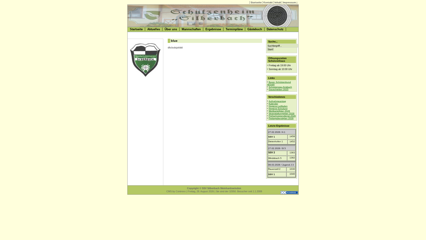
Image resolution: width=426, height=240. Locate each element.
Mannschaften (191, 29)
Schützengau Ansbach (280, 87)
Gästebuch (254, 29)
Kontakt (268, 2)
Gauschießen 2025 (278, 89)
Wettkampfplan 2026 (279, 111)
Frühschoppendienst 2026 (282, 116)
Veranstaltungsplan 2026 (281, 113)
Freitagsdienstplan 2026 (281, 118)
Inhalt (277, 2)
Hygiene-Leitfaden (278, 106)
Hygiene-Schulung (278, 108)
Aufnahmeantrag (277, 101)
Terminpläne (234, 29)
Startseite (256, 2)
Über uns (171, 29)
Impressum (289, 2)
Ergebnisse (213, 29)
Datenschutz (275, 29)
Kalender (273, 103)
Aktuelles (153, 29)
